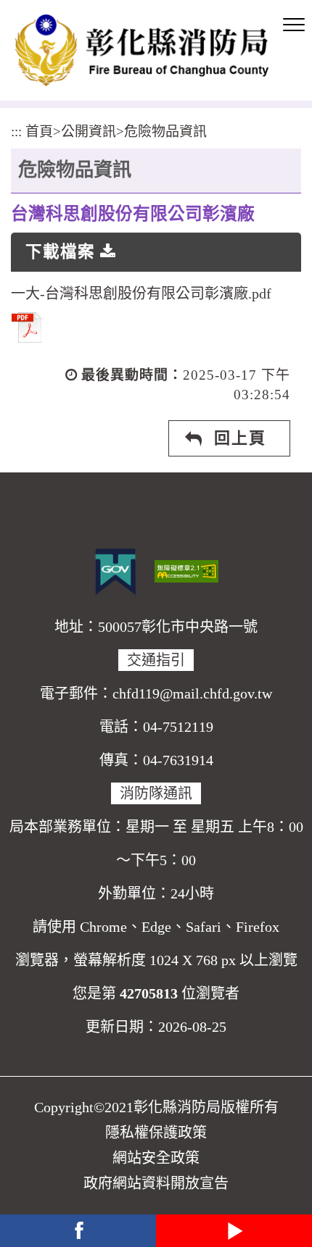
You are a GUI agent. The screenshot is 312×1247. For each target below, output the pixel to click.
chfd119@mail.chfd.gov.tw (192, 693)
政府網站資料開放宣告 (156, 1183)
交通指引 (156, 660)
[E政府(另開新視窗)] (115, 572)
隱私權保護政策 (156, 1132)
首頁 (39, 131)
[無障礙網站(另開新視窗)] (186, 569)
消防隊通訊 (156, 793)
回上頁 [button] (240, 438)
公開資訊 (88, 131)
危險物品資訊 (165, 131)
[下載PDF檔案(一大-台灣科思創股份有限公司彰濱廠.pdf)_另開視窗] (26, 325)
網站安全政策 (156, 1158)
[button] (294, 25)
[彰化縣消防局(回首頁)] (141, 50)
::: (16, 131)
